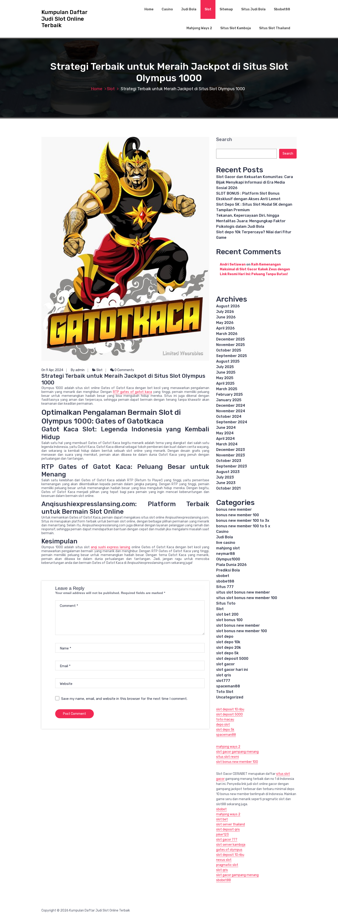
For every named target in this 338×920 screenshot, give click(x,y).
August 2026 (228, 306)
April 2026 (225, 328)
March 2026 (227, 334)
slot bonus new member (238, 625)
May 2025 (224, 378)
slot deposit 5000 (232, 658)
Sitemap (226, 9)
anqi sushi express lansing (110, 547)
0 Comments (124, 370)
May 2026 (225, 322)
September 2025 (231, 356)
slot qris (223, 675)
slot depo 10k (228, 642)
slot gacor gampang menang (237, 752)
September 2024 (231, 422)
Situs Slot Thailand (274, 28)
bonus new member (234, 509)
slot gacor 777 (226, 840)
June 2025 (225, 372)
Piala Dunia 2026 (231, 564)
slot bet (222, 819)
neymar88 (225, 553)
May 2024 (225, 433)
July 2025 (225, 367)
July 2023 (225, 477)
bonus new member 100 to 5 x (243, 526)
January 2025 (228, 400)
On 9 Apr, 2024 (52, 370)
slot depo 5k (227, 653)
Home (148, 9)
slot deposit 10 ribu (230, 709)
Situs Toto (225, 603)
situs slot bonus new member (243, 592)
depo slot (223, 725)
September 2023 (231, 466)
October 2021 (228, 488)
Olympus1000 (228, 559)
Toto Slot (224, 691)
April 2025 (225, 383)
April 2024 (225, 438)
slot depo (224, 636)
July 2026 (225, 311)
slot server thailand (230, 824)
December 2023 (230, 449)
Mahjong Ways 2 (199, 28)
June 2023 (225, 483)
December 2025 (230, 339)
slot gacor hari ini (232, 669)
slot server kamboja (230, 845)
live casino (225, 542)
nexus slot (224, 860)
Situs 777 (225, 587)
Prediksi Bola (228, 570)
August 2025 (228, 361)
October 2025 (228, 350)
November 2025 (230, 345)
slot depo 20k (228, 647)
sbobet (222, 576)
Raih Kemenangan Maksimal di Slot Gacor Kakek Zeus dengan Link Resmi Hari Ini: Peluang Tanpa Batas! (255, 269)
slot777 (223, 680)
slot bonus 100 (229, 620)
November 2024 (230, 411)
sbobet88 (225, 581)
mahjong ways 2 (228, 747)
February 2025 (229, 394)
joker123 (222, 834)
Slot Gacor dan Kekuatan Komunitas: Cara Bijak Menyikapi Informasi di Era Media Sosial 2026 (254, 182)
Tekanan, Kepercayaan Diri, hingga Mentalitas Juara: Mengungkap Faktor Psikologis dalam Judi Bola (251, 221)
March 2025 (226, 389)
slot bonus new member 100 (241, 631)
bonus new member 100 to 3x (242, 520)
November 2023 (230, 455)
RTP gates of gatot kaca (132, 392)
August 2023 (228, 472)
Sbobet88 (282, 9)
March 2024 (227, 444)
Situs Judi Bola (253, 9)
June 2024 (226, 427)
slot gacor (225, 664)
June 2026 (226, 317)
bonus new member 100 (237, 515)
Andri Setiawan (233, 264)
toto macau (225, 719)
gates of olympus (229, 850)
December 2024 (230, 405)
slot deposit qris (228, 829)
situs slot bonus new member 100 (246, 598)
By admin (78, 370)
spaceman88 (228, 686)
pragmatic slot (227, 865)
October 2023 (228, 461)
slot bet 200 (227, 614)
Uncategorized (229, 697)
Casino (167, 9)
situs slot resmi (227, 757)
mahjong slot (228, 548)
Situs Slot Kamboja (235, 28)
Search (224, 139)
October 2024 (228, 416)
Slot (208, 9)
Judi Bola (188, 9)
